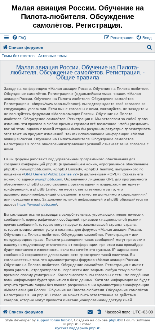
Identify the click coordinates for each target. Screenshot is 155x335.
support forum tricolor (54, 320)
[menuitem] (19, 37)
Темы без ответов (18, 56)
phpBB (114, 320)
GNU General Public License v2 (50, 174)
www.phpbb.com (48, 179)
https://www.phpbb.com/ (37, 204)
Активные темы (52, 56)
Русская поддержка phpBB (78, 328)
